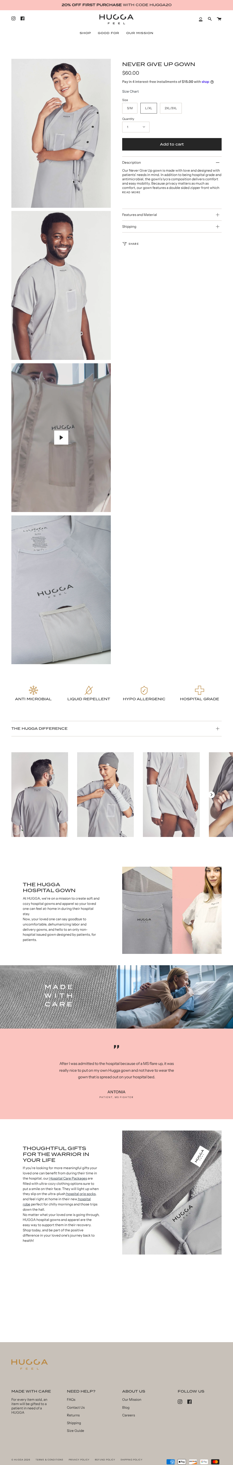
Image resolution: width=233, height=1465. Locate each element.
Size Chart (130, 91)
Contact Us (76, 1407)
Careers (128, 1415)
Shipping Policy (131, 1459)
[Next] (211, 794)
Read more (131, 192)
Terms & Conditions (49, 1459)
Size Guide (75, 1430)
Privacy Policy (79, 1459)
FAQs (71, 1399)
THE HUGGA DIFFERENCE (39, 728)
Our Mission (131, 1399)
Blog (125, 1407)
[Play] (61, 438)
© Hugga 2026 (20, 1459)
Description (131, 162)
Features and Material (139, 215)
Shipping (129, 226)
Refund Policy (105, 1459)
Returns (73, 1415)
